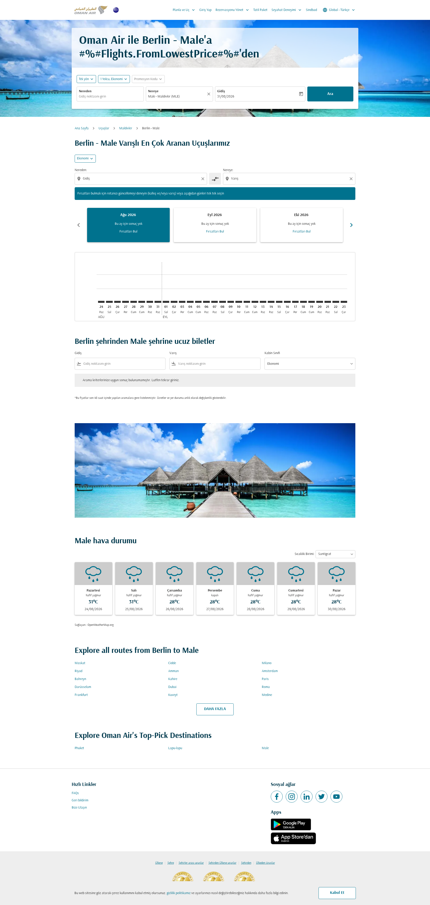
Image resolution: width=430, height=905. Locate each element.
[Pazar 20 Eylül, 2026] (319, 302)
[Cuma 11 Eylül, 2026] (247, 302)
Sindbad (311, 10)
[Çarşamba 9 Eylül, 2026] (230, 302)
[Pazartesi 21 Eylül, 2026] (327, 302)
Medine (267, 695)
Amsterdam (270, 671)
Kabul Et (337, 893)
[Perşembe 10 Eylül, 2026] (238, 302)
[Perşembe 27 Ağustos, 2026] (125, 302)
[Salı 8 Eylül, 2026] (222, 302)
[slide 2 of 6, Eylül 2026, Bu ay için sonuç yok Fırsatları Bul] (215, 225)
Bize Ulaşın (79, 808)
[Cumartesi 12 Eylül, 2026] (255, 302)
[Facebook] (277, 797)
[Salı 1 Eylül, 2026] (166, 302)
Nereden (85, 91)
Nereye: (228, 170)
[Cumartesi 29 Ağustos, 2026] (141, 302)
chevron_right (351, 225)
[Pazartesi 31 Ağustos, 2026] (158, 302)
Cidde (172, 663)
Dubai (172, 687)
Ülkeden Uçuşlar (265, 862)
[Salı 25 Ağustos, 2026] (109, 302)
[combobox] (110, 96)
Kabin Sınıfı (272, 353)
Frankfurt (81, 695)
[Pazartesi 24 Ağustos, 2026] (101, 302)
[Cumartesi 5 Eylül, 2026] (198, 302)
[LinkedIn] (307, 797)
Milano (266, 663)
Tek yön (84, 79)
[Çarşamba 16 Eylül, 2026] (287, 302)
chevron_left (79, 225)
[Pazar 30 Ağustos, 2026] (150, 302)
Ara (330, 94)
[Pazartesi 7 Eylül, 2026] (214, 302)
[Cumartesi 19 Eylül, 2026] (311, 302)
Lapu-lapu (175, 748)
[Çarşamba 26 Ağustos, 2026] (117, 302)
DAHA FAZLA (215, 709)
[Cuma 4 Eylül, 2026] (190, 302)
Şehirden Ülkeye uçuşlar (222, 862)
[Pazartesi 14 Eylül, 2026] (271, 302)
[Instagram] (292, 797)
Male (265, 748)
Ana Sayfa (82, 128)
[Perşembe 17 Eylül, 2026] (295, 302)
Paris (265, 679)
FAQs (75, 793)
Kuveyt (173, 695)
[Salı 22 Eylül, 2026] (335, 302)
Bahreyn (80, 679)
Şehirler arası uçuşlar (191, 862)
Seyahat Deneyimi (286, 9)
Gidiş (221, 91)
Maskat (80, 663)
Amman (173, 671)
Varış (173, 353)
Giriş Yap (205, 10)
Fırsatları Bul (128, 231)
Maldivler (125, 128)
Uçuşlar (104, 128)
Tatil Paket (260, 10)
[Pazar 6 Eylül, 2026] (206, 302)
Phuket (79, 748)
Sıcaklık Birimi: (304, 554)
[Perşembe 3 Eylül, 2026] (182, 302)
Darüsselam (83, 687)
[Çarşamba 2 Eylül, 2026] (174, 302)
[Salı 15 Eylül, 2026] (279, 302)
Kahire (172, 679)
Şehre (170, 862)
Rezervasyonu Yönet (232, 9)
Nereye (153, 91)
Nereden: (81, 170)
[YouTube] (336, 797)
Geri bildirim (80, 800)
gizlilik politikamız (179, 893)
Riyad (78, 671)
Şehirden (246, 862)
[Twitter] (321, 797)
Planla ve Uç (184, 9)
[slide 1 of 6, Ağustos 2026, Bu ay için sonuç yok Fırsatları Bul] (128, 225)
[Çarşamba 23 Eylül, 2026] (344, 302)
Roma (266, 687)
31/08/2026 (225, 96)
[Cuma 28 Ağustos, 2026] (133, 302)
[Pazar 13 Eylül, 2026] (263, 302)
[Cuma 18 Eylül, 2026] (303, 302)
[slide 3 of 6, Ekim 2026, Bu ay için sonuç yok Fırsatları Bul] (301, 225)
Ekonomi (83, 158)
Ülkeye (159, 862)
